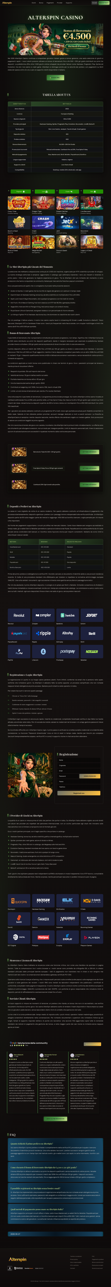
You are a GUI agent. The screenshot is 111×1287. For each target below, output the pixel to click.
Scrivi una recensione (92, 1044)
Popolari (19, 191)
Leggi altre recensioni (55, 1119)
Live (43, 191)
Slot (91, 191)
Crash (68, 191)
